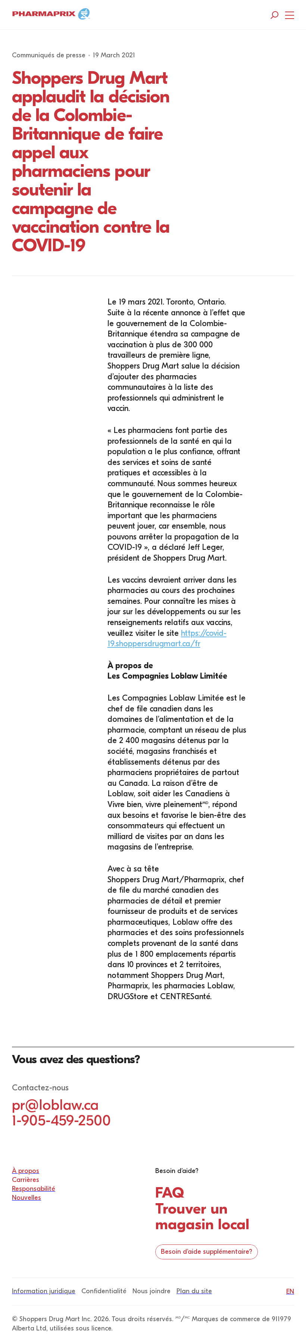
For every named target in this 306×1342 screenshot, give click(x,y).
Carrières (25, 1180)
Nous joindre (151, 1291)
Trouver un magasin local (202, 1216)
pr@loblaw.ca (55, 1104)
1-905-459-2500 (61, 1120)
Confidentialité (104, 1291)
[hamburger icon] (289, 15)
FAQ (169, 1192)
